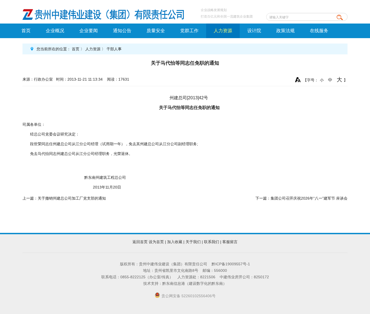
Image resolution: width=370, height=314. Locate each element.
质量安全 (156, 30)
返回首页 (140, 242)
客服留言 (230, 242)
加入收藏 (174, 242)
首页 (26, 30)
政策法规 (285, 30)
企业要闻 (88, 30)
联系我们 (211, 242)
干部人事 (114, 49)
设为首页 (156, 242)
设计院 (254, 30)
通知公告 (122, 30)
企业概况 (55, 30)
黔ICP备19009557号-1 (231, 264)
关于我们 (193, 242)
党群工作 (189, 30)
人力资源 (223, 30)
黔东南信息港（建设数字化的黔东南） (194, 283)
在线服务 (319, 30)
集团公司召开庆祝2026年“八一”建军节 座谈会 (309, 198)
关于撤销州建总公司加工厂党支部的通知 (72, 198)
